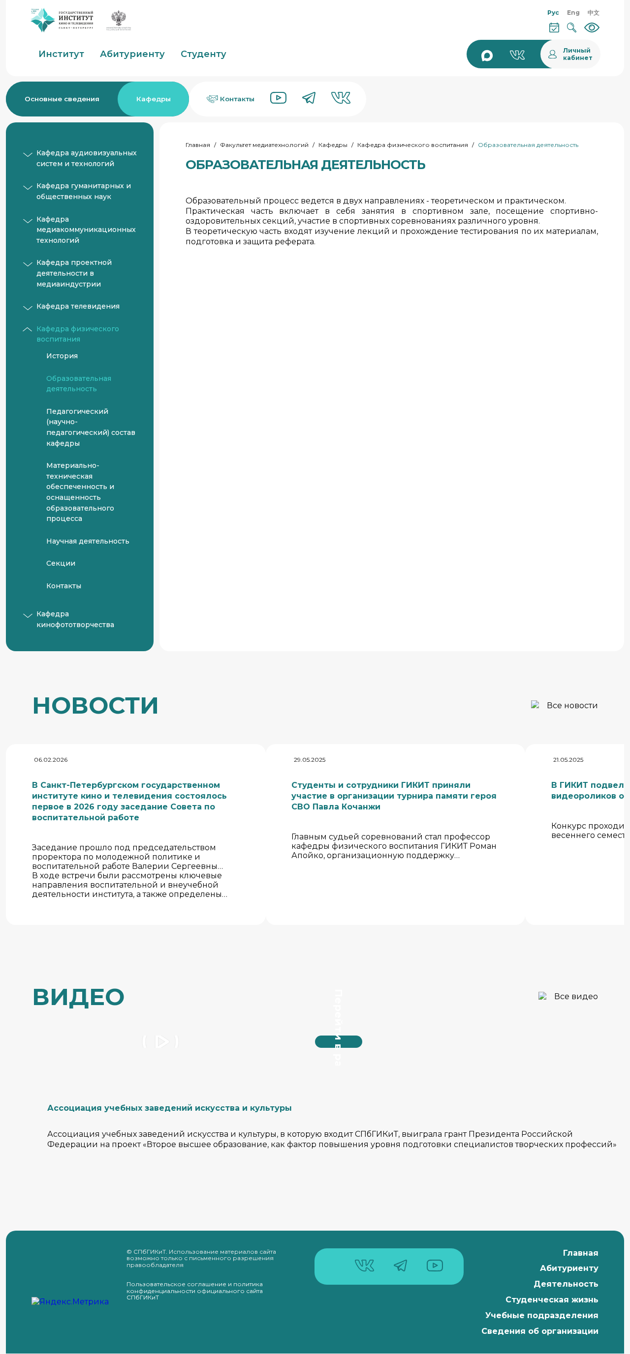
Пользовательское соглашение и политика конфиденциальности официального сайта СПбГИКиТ (194, 1290)
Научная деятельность (87, 541)
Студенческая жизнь (551, 1299)
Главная (198, 144)
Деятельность (566, 1284)
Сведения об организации (539, 1331)
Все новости (572, 705)
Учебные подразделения (541, 1315)
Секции (60, 563)
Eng (573, 12)
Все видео (576, 996)
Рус (553, 12)
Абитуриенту (569, 1268)
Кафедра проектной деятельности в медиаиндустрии (74, 273)
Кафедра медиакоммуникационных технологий (86, 230)
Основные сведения (62, 99)
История (62, 355)
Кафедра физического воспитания (412, 144)
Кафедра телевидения (78, 306)
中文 (593, 12)
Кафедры (153, 99)
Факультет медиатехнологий (264, 144)
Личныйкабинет (578, 54)
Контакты (63, 585)
